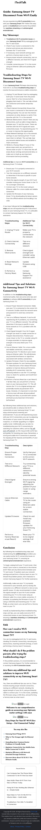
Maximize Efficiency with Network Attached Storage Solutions (18, 753)
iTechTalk (20, 2)
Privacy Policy (19, 826)
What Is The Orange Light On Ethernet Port (20, 738)
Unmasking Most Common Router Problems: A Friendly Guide (17, 743)
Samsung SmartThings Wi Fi (16, 734)
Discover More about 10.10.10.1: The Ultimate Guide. (19, 758)
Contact (28, 826)
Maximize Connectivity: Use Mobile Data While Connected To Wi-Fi (20, 748)
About (12, 826)
